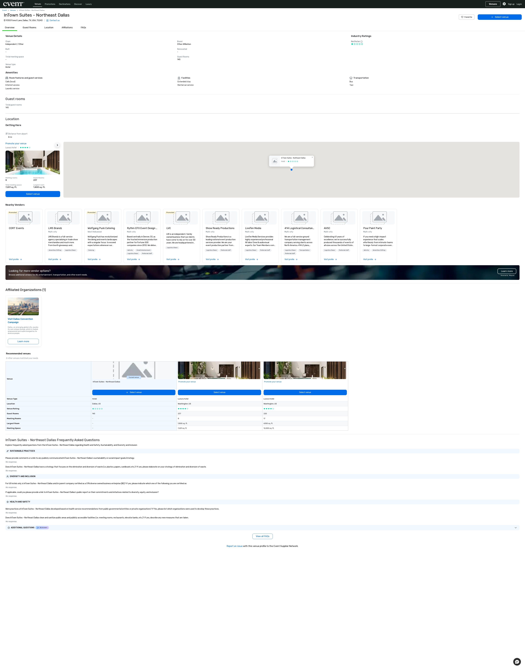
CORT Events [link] (16, 228)
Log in (519, 4)
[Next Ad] (57, 145)
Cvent (4, 10)
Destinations (64, 4)
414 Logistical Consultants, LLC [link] (300, 228)
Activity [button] (130, 250)
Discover (78, 4)
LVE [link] (168, 228)
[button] (291, 170)
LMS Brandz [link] (55, 228)
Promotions (50, 4)
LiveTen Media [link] (253, 228)
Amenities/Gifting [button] (55, 250)
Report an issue (235, 546)
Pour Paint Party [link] (372, 228)
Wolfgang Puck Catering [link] (101, 228)
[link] (24, 217)
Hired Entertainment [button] (143, 250)
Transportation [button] (305, 250)
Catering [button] (91, 250)
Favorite (468, 17)
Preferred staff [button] (147, 253)
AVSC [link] (327, 228)
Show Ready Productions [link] (220, 228)
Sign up (511, 4)
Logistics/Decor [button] (70, 250)
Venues (38, 4)
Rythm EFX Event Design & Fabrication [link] (142, 228)
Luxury (89, 4)
